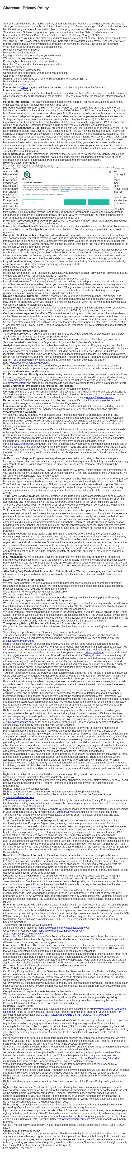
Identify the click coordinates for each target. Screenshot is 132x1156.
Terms (24, 87)
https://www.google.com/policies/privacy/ (61, 930)
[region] (66, 188)
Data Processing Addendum (104, 1058)
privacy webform (17, 383)
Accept (99, 202)
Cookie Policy (38, 319)
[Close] (109, 171)
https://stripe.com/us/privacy (27, 933)
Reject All (75, 202)
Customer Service (65, 811)
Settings (33, 202)
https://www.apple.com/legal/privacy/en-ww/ (63, 927)
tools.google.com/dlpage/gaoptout (29, 362)
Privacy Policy (65, 191)
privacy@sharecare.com (100, 397)
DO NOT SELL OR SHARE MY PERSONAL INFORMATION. (75, 1014)
